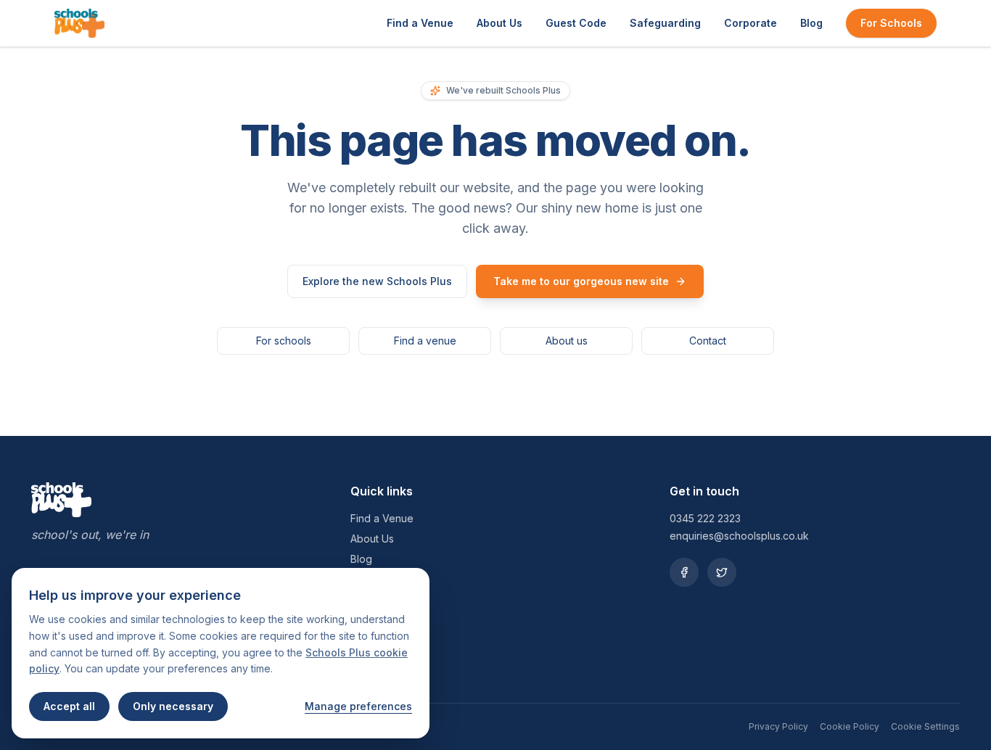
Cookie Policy (849, 726)
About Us (499, 23)
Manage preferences (358, 706)
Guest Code (576, 23)
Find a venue (425, 340)
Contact (707, 340)
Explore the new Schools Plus (377, 281)
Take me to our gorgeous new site (581, 281)
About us (567, 340)
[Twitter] (721, 572)
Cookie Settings (925, 726)
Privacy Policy (778, 726)
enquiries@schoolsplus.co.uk (739, 535)
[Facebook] (684, 572)
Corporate (750, 23)
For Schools (891, 23)
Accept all (69, 706)
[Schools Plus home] (79, 23)
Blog (811, 23)
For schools (283, 340)
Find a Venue (420, 23)
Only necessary (173, 706)
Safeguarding (665, 23)
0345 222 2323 (705, 518)
